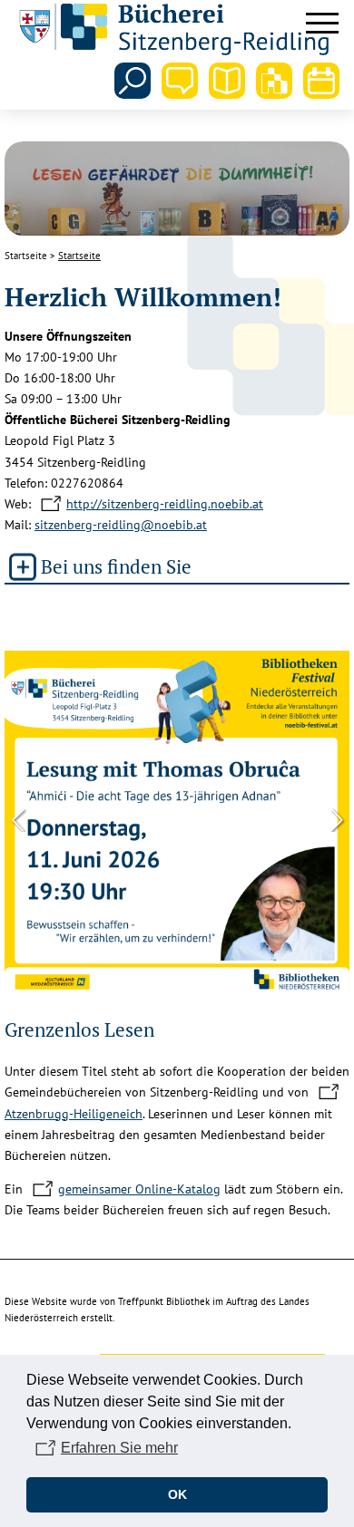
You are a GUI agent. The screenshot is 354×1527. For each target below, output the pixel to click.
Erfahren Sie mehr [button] (119, 1447)
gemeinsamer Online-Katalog (139, 1189)
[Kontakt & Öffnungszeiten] (180, 81)
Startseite (26, 255)
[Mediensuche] (227, 81)
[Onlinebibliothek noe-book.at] (274, 81)
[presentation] (18, 818)
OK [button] (177, 1494)
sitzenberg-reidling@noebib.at (120, 525)
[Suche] (132, 81)
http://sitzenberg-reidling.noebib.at (164, 504)
